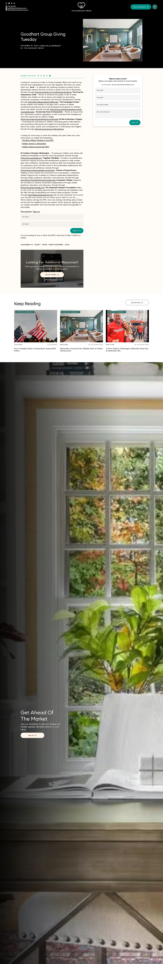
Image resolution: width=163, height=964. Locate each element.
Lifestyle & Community (50, 45)
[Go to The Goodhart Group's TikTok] (14, 3)
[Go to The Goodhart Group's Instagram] (6, 3)
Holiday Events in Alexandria (34, 143)
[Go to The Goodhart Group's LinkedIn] (9, 3)
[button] (141, 7)
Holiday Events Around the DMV (35, 147)
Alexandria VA (27, 244)
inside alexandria (56, 244)
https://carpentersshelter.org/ (33, 187)
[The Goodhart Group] (81, 6)
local (67, 244)
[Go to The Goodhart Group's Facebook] (11, 3)
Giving (44, 244)
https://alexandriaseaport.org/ (40, 195)
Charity (37, 244)
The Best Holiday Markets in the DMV (38, 140)
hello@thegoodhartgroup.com (124, 84)
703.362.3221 (106, 84)
